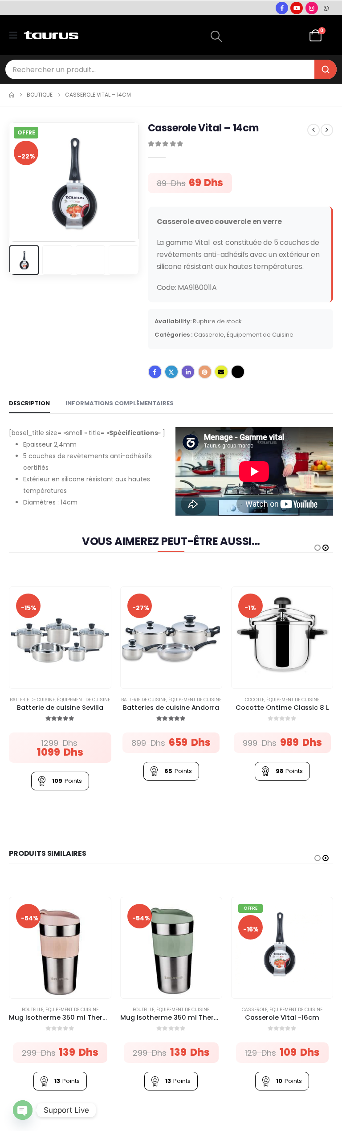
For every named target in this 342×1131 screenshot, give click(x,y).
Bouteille (32, 1009)
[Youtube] (296, 8)
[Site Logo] (51, 35)
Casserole (209, 334)
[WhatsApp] (326, 8)
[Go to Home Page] (11, 95)
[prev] (313, 130)
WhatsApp (238, 372)
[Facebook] (282, 8)
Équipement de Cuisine (260, 334)
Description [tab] (29, 403)
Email (221, 372)
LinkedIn (188, 372)
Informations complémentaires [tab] (119, 403)
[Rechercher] (325, 69)
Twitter (171, 372)
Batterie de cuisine (32, 699)
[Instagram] (311, 8)
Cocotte (254, 699)
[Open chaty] (23, 1110)
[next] (327, 130)
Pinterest (205, 372)
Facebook (155, 372)
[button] (16, 35)
